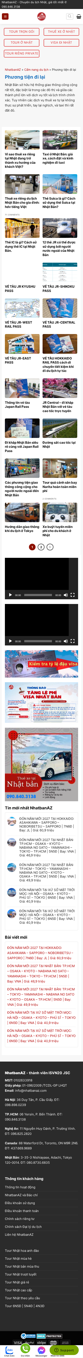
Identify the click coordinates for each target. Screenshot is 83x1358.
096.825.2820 (21, 1134)
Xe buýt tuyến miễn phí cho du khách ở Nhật (58, 531)
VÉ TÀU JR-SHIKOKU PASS (58, 288)
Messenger (41, 1355)
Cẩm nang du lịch (36, 69)
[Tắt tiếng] (66, 595)
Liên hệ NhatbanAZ (19, 1235)
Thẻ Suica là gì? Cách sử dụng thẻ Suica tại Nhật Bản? (59, 202)
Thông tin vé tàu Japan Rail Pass (17, 405)
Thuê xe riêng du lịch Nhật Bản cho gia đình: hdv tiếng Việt (22, 202)
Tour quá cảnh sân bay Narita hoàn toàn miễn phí (60, 486)
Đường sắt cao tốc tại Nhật (59, 444)
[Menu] (5, 16)
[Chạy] (10, 595)
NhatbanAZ (13, 69)
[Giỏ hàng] (78, 16)
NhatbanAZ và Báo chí (21, 1195)
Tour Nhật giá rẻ (17, 1282)
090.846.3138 (15, 1119)
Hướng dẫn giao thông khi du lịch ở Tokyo (22, 529)
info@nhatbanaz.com (31, 1090)
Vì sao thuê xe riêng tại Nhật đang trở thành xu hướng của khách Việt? (20, 160)
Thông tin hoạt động (20, 1187)
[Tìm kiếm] (69, 16)
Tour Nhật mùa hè (18, 1258)
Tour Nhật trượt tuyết (20, 1274)
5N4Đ (28, 1306)
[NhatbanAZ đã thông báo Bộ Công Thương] (28, 1335)
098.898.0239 (15, 1105)
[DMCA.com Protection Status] (49, 1335)
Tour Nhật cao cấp (18, 1290)
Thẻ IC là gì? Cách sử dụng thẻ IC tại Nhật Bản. (21, 246)
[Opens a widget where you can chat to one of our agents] (64, 1350)
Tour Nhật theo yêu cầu (22, 1298)
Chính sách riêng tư (19, 1219)
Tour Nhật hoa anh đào (22, 1251)
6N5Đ (17, 1306)
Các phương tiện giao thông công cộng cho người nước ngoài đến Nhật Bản (22, 488)
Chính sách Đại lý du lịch (23, 1227)
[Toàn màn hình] (72, 595)
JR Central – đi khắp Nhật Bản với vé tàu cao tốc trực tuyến (58, 407)
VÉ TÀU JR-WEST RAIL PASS (18, 324)
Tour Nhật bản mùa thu (22, 1266)
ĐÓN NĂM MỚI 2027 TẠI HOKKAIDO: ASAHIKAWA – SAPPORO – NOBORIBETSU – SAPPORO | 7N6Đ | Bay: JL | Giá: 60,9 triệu (46, 824)
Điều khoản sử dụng (20, 1203)
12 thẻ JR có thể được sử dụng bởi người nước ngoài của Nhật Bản (59, 248)
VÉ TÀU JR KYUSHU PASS (20, 288)
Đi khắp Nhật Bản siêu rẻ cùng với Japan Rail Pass (22, 446)
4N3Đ (40, 1306)
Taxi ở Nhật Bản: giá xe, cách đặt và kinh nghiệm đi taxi (58, 158)
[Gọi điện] (25, 1349)
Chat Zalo (9, 1355)
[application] (41, 578)
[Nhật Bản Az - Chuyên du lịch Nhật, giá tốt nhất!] (41, 16)
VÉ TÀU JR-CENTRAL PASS (59, 324)
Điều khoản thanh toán (22, 1211)
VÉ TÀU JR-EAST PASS (18, 360)
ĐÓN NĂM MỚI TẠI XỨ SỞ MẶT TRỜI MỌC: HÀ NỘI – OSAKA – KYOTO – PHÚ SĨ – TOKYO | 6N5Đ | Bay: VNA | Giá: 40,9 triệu (47, 895)
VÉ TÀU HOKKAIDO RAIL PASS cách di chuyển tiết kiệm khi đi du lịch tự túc (58, 364)
